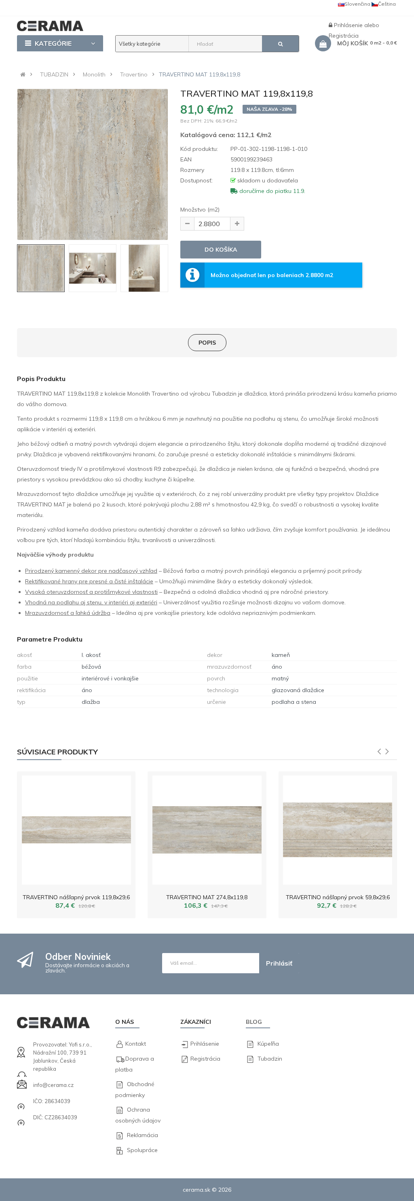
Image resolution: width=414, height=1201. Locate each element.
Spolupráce (142, 1150)
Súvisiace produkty (57, 751)
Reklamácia (142, 1135)
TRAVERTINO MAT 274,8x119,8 (206, 897)
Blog (254, 1021)
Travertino (134, 74)
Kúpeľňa (268, 1043)
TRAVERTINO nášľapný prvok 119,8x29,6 (76, 897)
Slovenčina (357, 4)
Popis (207, 342)
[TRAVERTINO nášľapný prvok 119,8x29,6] (76, 828)
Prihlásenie (349, 25)
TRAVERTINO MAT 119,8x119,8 (199, 74)
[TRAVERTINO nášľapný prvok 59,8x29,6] (337, 828)
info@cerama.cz (53, 1085)
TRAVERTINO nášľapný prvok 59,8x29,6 (338, 897)
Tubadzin (270, 1058)
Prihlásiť (279, 963)
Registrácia (205, 1058)
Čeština (387, 4)
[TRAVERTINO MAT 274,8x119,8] (207, 828)
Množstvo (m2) (200, 209)
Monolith (94, 74)
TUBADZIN (54, 74)
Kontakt (135, 1043)
